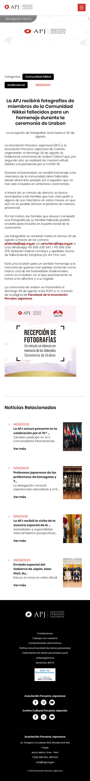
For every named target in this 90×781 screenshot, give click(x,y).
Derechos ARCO (45, 662)
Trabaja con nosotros (45, 638)
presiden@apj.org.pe (57, 243)
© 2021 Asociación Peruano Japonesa (45, 771)
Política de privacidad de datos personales (45, 648)
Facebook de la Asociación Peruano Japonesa (36, 297)
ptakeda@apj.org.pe (20, 243)
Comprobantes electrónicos (45, 643)
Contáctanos (45, 633)
